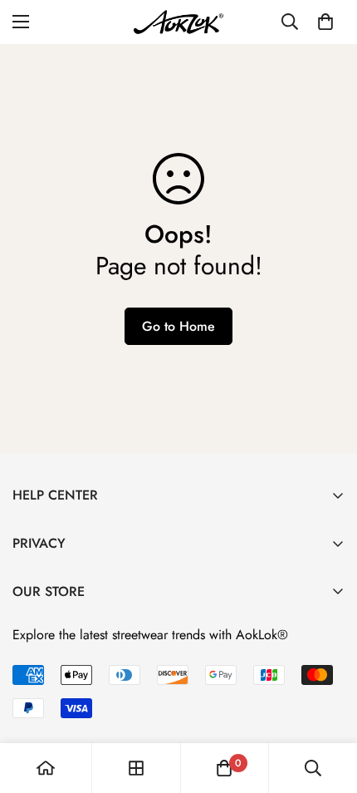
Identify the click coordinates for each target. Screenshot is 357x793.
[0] (325, 21)
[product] (46, 768)
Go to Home (178, 326)
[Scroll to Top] (327, 705)
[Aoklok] (178, 22)
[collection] (136, 768)
